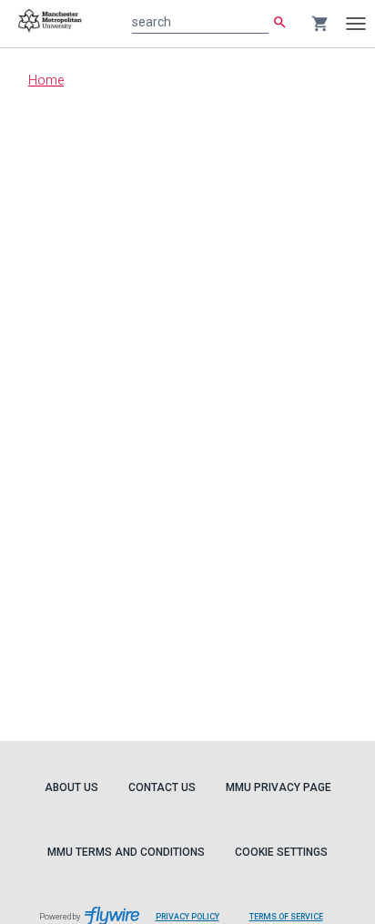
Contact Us (162, 787)
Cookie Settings (281, 852)
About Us (71, 787)
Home (46, 80)
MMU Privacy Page (278, 787)
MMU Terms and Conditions (126, 852)
